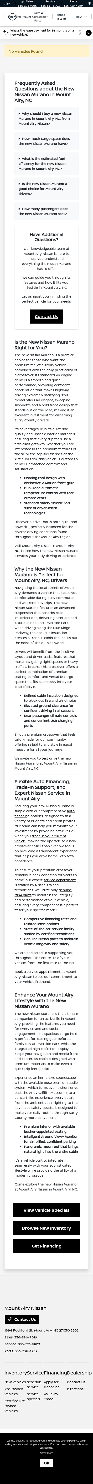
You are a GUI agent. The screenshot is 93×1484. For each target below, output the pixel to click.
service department (60, 880)
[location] (89, 3)
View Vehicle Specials (47, 1210)
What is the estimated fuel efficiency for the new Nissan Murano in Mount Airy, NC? (42, 163)
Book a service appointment (38, 971)
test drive (49, 758)
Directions (75, 1389)
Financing (55, 1372)
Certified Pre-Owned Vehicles (15, 1406)
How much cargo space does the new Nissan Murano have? (44, 141)
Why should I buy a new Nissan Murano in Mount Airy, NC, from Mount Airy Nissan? (45, 118)
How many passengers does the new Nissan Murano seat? (43, 211)
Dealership (79, 1372)
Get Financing (47, 1246)
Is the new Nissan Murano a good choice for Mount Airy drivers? (43, 188)
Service (35, 1372)
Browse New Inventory (46, 1228)
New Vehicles (15, 1382)
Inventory (16, 1372)
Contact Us (46, 316)
